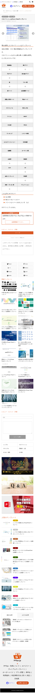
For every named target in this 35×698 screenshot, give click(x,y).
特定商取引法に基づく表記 (20, 675)
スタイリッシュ (5, 16)
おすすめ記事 (25, 615)
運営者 (21, 1)
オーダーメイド (8, 672)
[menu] (32, 2)
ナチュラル (6, 448)
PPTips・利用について (11, 666)
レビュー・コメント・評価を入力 (17, 237)
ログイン (17, 6)
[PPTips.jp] (4, 5)
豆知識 (16, 678)
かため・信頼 (12, 16)
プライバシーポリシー (6, 1)
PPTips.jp (14, 690)
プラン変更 (19, 672)
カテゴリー (25, 666)
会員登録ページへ (17, 222)
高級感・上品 (22, 448)
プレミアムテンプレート (16, 669)
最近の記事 (9, 615)
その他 (20, 452)
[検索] (28, 2)
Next (32, 33)
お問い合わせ (28, 6)
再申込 (28, 672)
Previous (2, 33)
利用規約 (16, 1)
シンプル (5, 444)
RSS (17, 663)
